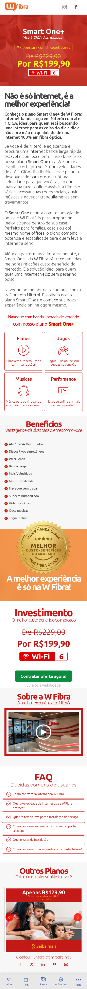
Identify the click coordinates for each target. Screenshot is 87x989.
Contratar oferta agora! (43, 676)
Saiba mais (46, 946)
